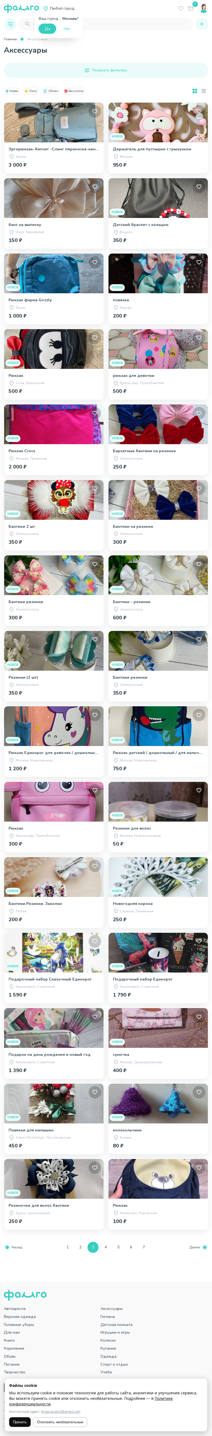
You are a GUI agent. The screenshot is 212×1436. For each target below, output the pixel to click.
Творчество (14, 1372)
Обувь (10, 1356)
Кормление (14, 1348)
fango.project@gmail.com (60, 1411)
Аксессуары (111, 1308)
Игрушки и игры (115, 1332)
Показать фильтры (109, 70)
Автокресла (15, 1308)
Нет (67, 28)
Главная (10, 39)
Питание (12, 1364)
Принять (20, 1422)
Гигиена (107, 1316)
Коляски (108, 1340)
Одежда (108, 1356)
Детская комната (116, 1324)
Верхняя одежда (20, 1316)
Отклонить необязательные (60, 1422)
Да (47, 28)
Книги (9, 1340)
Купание (108, 1348)
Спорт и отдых (114, 1364)
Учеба (106, 1372)
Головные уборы (19, 1324)
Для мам (12, 1332)
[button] (12, 91)
